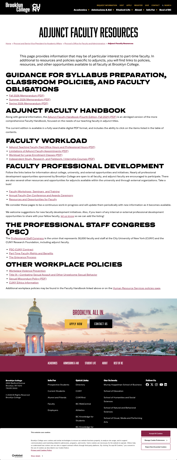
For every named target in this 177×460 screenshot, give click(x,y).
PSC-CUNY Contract (21, 249)
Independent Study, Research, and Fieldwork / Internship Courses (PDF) (52, 158)
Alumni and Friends (57, 397)
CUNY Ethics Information (24, 282)
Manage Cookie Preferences (155, 440)
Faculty (51, 403)
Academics (80, 9)
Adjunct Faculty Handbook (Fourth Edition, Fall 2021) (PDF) (82, 116)
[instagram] (156, 384)
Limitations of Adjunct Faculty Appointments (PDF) (38, 151)
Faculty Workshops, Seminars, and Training (34, 191)
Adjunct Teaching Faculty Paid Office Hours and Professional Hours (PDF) (52, 147)
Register (138, 5)
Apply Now (76, 324)
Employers (53, 410)
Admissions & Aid (101, 9)
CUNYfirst (81, 397)
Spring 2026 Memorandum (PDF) (28, 103)
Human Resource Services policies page (136, 288)
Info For (150, 9)
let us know (67, 216)
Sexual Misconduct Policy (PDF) (28, 278)
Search (167, 5)
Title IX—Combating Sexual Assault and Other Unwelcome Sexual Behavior (53, 274)
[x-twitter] (151, 384)
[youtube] (161, 384)
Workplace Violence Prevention (27, 270)
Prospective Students (58, 384)
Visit (122, 5)
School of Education (113, 391)
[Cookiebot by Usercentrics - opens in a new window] (17, 456)
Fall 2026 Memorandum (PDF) (26, 95)
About (138, 9)
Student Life (123, 9)
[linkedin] (165, 384)
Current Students (56, 391)
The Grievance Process (22, 257)
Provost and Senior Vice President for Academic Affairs (38, 43)
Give (147, 5)
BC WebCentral (83, 403)
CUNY (79, 391)
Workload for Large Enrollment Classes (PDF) (35, 154)
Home (8, 43)
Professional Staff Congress (27, 238)
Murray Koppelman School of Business (123, 384)
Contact (155, 5)
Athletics (80, 410)
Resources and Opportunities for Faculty (33, 199)
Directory (80, 384)
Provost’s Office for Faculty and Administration (84, 43)
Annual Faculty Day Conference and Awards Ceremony (41, 195)
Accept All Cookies (156, 433)
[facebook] (147, 384)
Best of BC (165, 9)
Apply (129, 5)
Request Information (107, 5)
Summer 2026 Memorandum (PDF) (29, 99)
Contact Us (101, 324)
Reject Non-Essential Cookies (155, 447)
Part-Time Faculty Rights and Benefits (31, 253)
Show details (35, 456)
